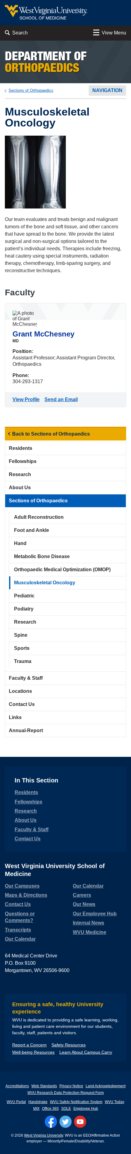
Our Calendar (20, 939)
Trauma (22, 661)
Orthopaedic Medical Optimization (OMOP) (62, 569)
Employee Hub (85, 1108)
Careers (82, 895)
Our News (84, 904)
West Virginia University (43, 1135)
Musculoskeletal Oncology (44, 582)
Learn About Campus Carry (85, 1052)
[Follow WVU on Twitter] (65, 1122)
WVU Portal (16, 1102)
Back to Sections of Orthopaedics (51, 433)
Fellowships (23, 461)
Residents (20, 448)
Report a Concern (29, 1044)
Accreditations (17, 1086)
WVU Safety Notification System (76, 1102)
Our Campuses (22, 886)
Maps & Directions (26, 895)
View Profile (27, 399)
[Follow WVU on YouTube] (80, 1122)
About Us (20, 487)
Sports (22, 648)
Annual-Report (26, 730)
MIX (36, 1108)
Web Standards (44, 1086)
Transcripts (18, 929)
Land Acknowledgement (106, 1086)
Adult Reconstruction (39, 517)
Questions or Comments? (20, 917)
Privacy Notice (71, 1086)
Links (15, 717)
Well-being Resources (33, 1052)
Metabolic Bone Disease (42, 556)
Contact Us (22, 704)
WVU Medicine (89, 932)
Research (20, 474)
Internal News (88, 922)
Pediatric (24, 595)
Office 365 (50, 1108)
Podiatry (24, 608)
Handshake (38, 1102)
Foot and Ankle (31, 530)
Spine (20, 635)
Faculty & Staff (26, 678)
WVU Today (114, 1102)
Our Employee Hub (95, 913)
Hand (20, 543)
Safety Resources (68, 1044)
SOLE (66, 1108)
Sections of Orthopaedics (31, 90)
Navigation (107, 90)
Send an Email (62, 399)
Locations (20, 691)
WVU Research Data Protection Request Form (65, 1093)
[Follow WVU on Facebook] (51, 1122)
